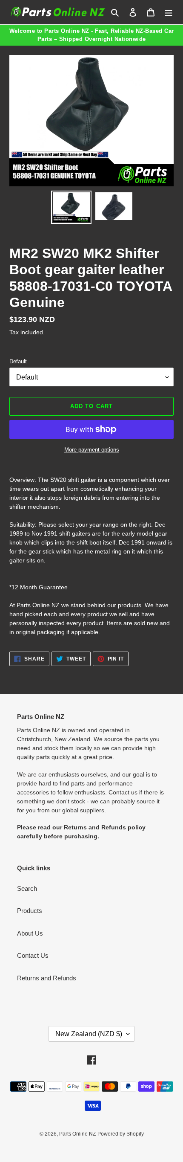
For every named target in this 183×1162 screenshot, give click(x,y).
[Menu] (168, 12)
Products (29, 910)
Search (27, 888)
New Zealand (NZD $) (88, 1033)
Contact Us (33, 955)
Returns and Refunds (46, 978)
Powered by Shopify (120, 1134)
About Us (30, 933)
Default (18, 361)
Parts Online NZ (77, 1134)
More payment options (91, 449)
